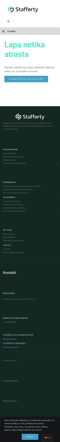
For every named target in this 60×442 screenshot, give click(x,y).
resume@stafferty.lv (11, 347)
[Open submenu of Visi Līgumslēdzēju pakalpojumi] (56, 192)
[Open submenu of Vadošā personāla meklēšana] (56, 163)
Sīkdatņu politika (10, 401)
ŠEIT (53, 420)
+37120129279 (9, 322)
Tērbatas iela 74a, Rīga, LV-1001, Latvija (19, 299)
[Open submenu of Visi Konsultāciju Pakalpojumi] (56, 211)
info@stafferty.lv (9, 339)
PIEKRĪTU (30, 437)
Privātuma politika (10, 381)
